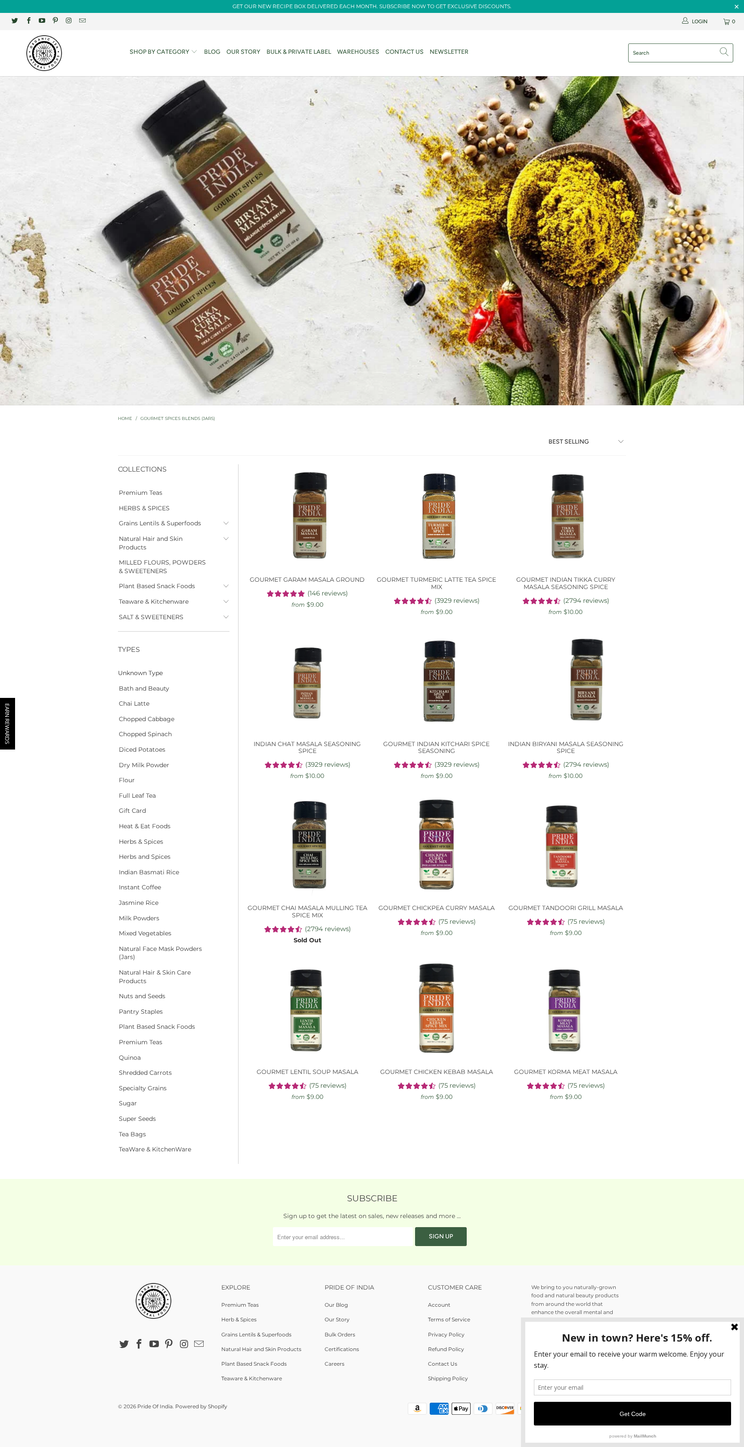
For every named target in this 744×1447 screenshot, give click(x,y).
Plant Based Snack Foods (157, 586)
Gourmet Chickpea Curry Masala (436, 844)
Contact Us (404, 52)
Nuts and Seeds (142, 996)
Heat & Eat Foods (144, 826)
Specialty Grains (143, 1088)
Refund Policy (446, 1349)
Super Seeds (137, 1119)
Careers (334, 1364)
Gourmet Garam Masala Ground (307, 516)
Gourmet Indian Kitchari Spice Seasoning (436, 680)
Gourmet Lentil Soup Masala (307, 1008)
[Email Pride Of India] (81, 21)
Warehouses (358, 52)
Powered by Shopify (201, 1406)
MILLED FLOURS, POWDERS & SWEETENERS (162, 566)
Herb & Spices (239, 1319)
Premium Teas (140, 493)
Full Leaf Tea (137, 795)
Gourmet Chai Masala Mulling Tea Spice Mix (307, 844)
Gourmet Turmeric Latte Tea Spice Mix (436, 516)
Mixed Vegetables (145, 933)
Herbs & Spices (141, 841)
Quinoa (130, 1057)
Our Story (243, 52)
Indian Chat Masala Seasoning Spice (307, 680)
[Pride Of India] (64, 53)
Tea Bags (132, 1134)
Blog (212, 52)
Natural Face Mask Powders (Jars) (160, 953)
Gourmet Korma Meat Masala (565, 1008)
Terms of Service (449, 1319)
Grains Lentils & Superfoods (160, 523)
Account (439, 1305)
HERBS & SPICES (144, 508)
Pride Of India (155, 1406)
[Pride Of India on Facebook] (27, 21)
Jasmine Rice (138, 903)
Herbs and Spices (144, 857)
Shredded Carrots (145, 1073)
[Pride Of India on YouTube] (41, 21)
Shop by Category (160, 52)
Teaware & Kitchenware (154, 601)
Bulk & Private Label (299, 52)
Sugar (128, 1103)
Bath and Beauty (144, 688)
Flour (127, 780)
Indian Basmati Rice (149, 872)
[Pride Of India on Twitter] (14, 21)
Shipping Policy (448, 1378)
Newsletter (449, 52)
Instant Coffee (140, 887)
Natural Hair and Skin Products (151, 543)
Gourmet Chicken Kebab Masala (436, 1008)
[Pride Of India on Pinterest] (55, 21)
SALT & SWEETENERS (151, 617)
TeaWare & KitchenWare (155, 1149)
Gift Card (132, 811)
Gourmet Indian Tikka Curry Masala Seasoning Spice (565, 516)
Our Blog (336, 1305)
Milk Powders (139, 918)
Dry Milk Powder (144, 765)
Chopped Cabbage (146, 719)
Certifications (342, 1349)
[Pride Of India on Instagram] (68, 21)
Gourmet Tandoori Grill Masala (565, 844)
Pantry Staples (141, 1011)
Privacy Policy (446, 1334)
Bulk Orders (340, 1334)
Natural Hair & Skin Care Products (155, 977)
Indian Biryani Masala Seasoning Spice (565, 680)
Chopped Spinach (145, 734)
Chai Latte (134, 703)
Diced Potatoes (142, 749)
